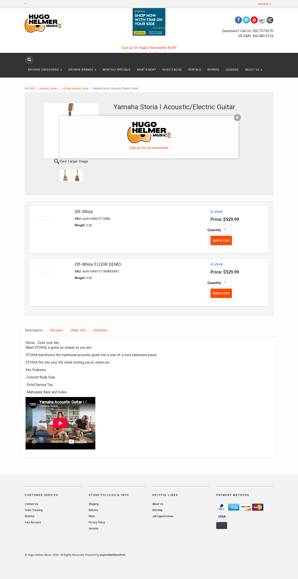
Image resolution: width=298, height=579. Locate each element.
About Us (252, 69)
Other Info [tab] (78, 330)
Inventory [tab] (100, 330)
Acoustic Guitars (48, 88)
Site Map (157, 510)
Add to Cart (221, 240)
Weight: (80, 225)
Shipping (94, 504)
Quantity (214, 230)
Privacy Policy (97, 522)
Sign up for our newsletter (149, 148)
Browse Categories (44, 69)
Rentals (194, 69)
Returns (93, 510)
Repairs (213, 69)
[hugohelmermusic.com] (53, 23)
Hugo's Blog (172, 69)
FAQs (92, 516)
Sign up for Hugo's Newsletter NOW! (149, 48)
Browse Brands (81, 69)
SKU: (78, 218)
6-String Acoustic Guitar (75, 88)
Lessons (232, 69)
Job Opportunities (162, 516)
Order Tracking (34, 510)
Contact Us (31, 504)
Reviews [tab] (56, 330)
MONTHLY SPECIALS (116, 69)
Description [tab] (34, 330)
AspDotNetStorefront (112, 554)
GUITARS (30, 88)
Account (263, 3)
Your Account (33, 522)
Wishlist (29, 516)
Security (93, 528)
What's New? (146, 69)
